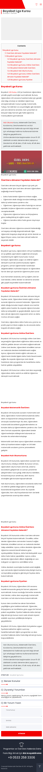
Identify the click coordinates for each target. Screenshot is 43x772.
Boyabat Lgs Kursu (10, 50)
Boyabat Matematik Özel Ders (21, 68)
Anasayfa (6, 13)
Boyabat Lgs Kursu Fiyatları (19, 80)
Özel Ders (14, 13)
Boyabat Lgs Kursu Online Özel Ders (23, 65)
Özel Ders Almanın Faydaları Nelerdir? (21, 53)
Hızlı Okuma (8, 123)
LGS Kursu (12, 92)
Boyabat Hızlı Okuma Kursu (20, 71)
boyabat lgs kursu (16, 675)
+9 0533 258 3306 (21, 757)
